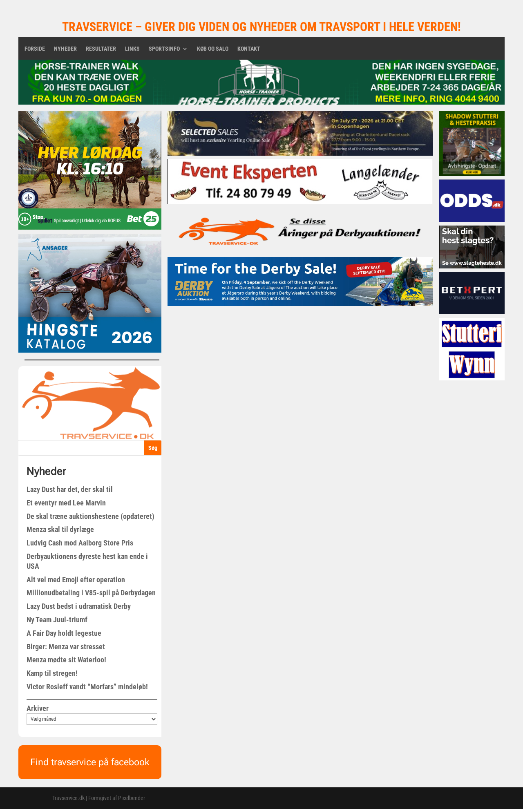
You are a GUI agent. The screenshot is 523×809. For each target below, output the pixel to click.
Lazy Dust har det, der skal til (70, 489)
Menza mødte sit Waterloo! (66, 659)
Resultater (101, 49)
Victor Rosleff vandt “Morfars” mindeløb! (87, 686)
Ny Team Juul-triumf (57, 619)
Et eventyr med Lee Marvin (66, 502)
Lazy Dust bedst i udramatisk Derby (79, 606)
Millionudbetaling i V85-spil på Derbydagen (91, 592)
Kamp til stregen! (52, 673)
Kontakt (248, 49)
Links (132, 49)
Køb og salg (212, 49)
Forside (35, 49)
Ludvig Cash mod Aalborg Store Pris (80, 543)
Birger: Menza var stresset (66, 646)
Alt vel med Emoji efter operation (76, 579)
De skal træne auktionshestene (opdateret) (90, 516)
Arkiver (38, 708)
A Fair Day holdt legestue (64, 633)
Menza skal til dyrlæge (60, 529)
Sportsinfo (164, 49)
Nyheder (65, 49)
